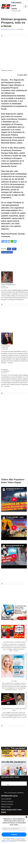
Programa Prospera (7, 252)
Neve (5, 792)
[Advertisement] (14, 447)
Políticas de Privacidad (7, 804)
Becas (14, 248)
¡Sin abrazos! (4, 369)
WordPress (21, 792)
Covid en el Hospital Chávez (8, 284)
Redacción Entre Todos (9, 29)
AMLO (9, 248)
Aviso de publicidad (6, 798)
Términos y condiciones (7, 801)
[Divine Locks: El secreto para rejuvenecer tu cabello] (12, 666)
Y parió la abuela (5, 346)
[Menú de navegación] (25, 6)
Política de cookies (6, 806)
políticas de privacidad (8, 840)
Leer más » (10, 362)
